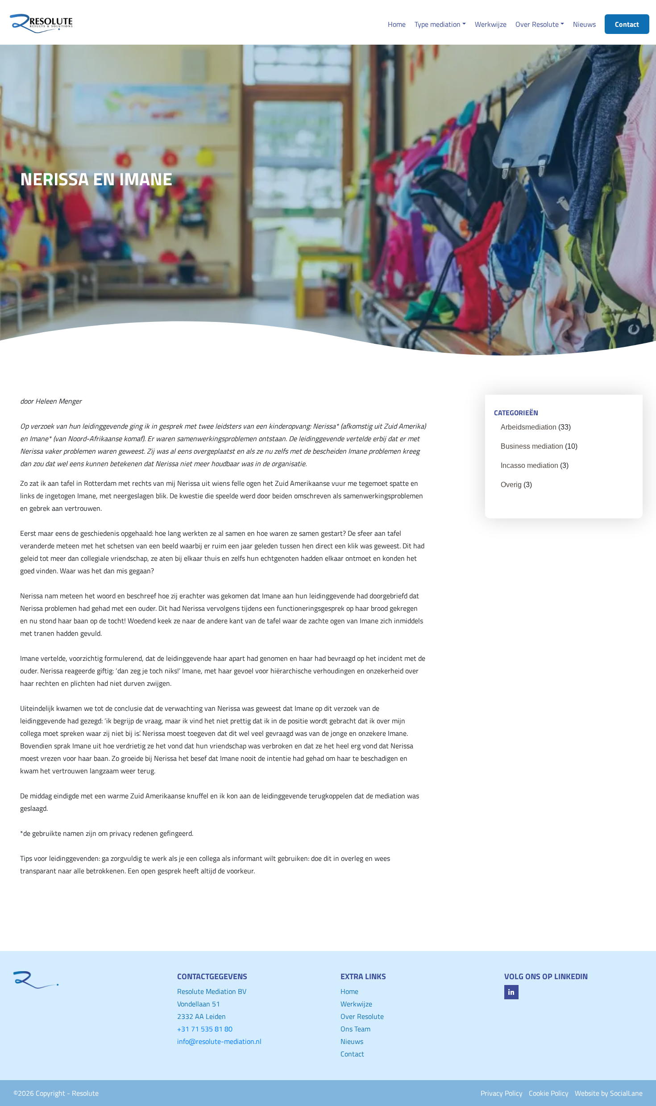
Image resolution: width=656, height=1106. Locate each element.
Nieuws (351, 1041)
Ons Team (355, 1028)
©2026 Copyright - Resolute (56, 1093)
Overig (511, 484)
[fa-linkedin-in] (511, 992)
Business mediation (532, 446)
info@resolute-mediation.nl (219, 1041)
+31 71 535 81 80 (205, 1028)
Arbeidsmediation (528, 427)
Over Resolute (362, 1016)
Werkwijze (356, 1003)
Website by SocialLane (609, 1093)
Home (349, 991)
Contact (352, 1053)
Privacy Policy (502, 1093)
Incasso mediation (529, 465)
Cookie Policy (549, 1093)
